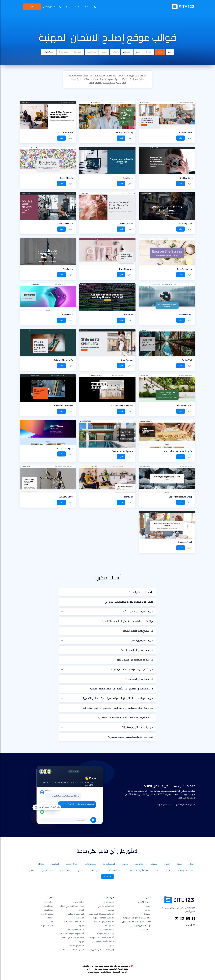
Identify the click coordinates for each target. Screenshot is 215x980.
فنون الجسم (95, 870)
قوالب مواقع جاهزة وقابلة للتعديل (136, 922)
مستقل (32, 870)
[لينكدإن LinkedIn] (182, 918)
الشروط (124, 972)
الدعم (68, 6)
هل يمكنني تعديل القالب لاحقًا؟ (138, 611)
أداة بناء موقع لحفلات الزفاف (101, 937)
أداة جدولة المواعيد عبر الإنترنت (71, 933)
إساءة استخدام (106, 972)
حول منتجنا (48, 902)
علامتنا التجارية (47, 926)
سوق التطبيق (142, 926)
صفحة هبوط (63, 51)
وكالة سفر (139, 864)
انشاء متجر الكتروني (106, 906)
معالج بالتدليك (90, 864)
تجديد (167, 870)
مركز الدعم (48, 906)
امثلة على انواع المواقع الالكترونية (137, 918)
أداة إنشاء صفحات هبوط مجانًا (101, 914)
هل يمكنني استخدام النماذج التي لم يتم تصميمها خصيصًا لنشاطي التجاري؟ (118, 698)
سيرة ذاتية (77, 51)
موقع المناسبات (107, 930)
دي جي (125, 864)
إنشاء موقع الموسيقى (104, 933)
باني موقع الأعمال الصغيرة (102, 949)
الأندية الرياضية (65, 870)
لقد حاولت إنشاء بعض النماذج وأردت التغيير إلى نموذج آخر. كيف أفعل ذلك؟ (118, 708)
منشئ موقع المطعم (75, 930)
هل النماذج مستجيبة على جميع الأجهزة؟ (134, 660)
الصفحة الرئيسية (144, 902)
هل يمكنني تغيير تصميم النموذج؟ (137, 631)
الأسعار (86, 6)
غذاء (156, 870)
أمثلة (77, 6)
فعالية (115, 51)
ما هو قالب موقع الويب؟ (141, 592)
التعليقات (147, 914)
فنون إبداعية (91, 51)
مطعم (104, 51)
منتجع (80, 870)
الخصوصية (116, 972)
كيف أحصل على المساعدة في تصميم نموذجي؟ (130, 737)
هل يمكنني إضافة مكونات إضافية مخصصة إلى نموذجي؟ (125, 717)
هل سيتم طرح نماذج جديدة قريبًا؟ (137, 727)
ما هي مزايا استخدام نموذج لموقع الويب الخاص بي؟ (128, 602)
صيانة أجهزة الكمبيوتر (139, 870)
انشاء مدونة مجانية (76, 914)
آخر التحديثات (146, 930)
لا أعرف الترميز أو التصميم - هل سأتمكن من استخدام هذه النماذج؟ (121, 688)
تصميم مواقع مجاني (75, 945)
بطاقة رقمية (78, 902)
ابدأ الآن (31, 6)
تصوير (138, 51)
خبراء (51, 922)
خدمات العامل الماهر (185, 870)
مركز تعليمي (47, 870)
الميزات (148, 910)
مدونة (179, 864)
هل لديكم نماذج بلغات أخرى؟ (139, 679)
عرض (189, 138)
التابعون (50, 918)
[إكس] (188, 918)
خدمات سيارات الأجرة (115, 870)
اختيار (180, 138)
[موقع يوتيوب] (176, 918)
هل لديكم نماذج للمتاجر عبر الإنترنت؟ (136, 650)
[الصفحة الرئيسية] (95, 6)
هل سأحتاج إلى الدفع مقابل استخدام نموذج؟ (132, 669)
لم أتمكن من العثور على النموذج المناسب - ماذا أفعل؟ (127, 621)
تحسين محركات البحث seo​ (73, 949)
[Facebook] (193, 918)
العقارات (41, 864)
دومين (111, 910)
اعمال (191, 864)
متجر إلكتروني (48, 51)
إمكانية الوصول (93, 972)
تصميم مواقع (108, 902)
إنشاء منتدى (79, 918)
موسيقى (126, 51)
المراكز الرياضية (72, 864)
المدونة (148, 51)
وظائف (46, 914)
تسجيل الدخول (49, 6)
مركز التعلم (48, 910)
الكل (169, 51)
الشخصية (55, 864)
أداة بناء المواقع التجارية (103, 918)
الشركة (160, 51)
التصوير (167, 864)
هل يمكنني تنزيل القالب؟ (141, 640)
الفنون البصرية (109, 864)
